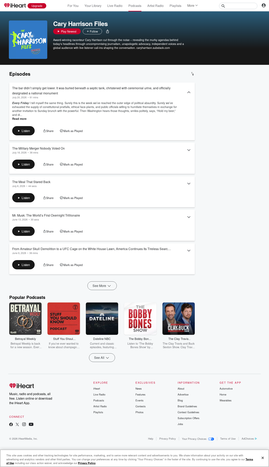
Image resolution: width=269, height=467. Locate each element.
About (181, 388)
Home (223, 394)
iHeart (96, 388)
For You (73, 5)
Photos (139, 412)
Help (150, 438)
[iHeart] (15, 6)
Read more (19, 119)
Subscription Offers (188, 418)
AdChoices (248, 438)
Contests (140, 406)
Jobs (180, 424)
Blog (180, 400)
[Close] (262, 457)
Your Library (92, 5)
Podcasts (134, 5)
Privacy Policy (167, 438)
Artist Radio (155, 5)
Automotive (226, 388)
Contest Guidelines (188, 412)
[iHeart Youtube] (31, 424)
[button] (107, 31)
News (138, 388)
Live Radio (114, 5)
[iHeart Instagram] (24, 424)
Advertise (183, 394)
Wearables (226, 400)
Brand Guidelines (187, 406)
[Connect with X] (17, 424)
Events (139, 400)
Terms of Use (228, 438)
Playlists (175, 5)
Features (140, 394)
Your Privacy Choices (194, 439)
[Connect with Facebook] (11, 424)
